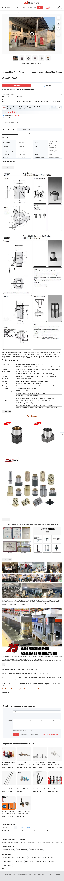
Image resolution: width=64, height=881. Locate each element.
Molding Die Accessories (36, 849)
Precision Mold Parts (8, 849)
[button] (57, 133)
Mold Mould (22, 857)
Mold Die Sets (18, 861)
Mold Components (22, 849)
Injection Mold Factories (9, 857)
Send (16, 734)
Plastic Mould (5, 831)
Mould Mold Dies (7, 861)
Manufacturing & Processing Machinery (15, 12)
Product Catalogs (25, 827)
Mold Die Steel (29, 861)
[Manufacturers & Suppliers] (32, 2)
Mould (27, 12)
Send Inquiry (16, 85)
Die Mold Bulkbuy (7, 865)
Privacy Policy (57, 874)
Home (3, 12)
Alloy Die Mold (51, 861)
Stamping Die (20, 831)
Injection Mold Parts (42, 12)
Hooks (3, 834)
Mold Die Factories (49, 857)
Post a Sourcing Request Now (49, 734)
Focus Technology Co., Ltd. (21, 874)
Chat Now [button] (49, 85)
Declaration (49, 874)
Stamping (49, 831)
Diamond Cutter (21, 834)
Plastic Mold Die (40, 861)
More (3, 868)
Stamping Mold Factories (34, 857)
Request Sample (29, 89)
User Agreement (41, 874)
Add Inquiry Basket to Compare (32, 64)
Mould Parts (33, 12)
